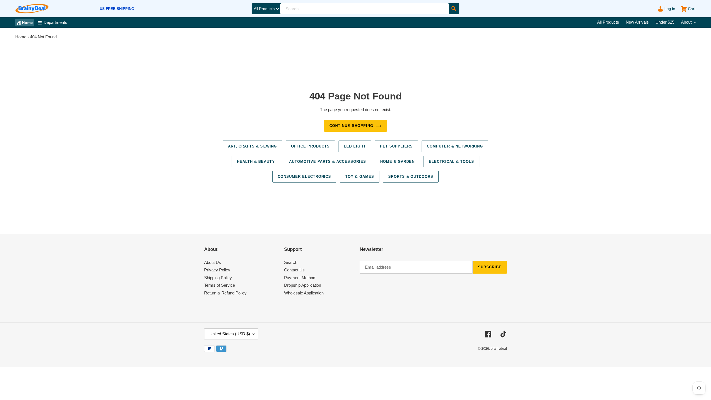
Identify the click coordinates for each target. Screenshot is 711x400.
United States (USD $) (229, 333)
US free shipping (117, 9)
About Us (212, 262)
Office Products (310, 146)
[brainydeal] (32, 9)
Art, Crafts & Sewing (252, 146)
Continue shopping (351, 126)
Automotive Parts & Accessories (327, 161)
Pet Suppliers (396, 146)
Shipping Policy (218, 277)
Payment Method (299, 277)
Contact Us (294, 270)
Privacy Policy (217, 270)
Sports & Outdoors (411, 176)
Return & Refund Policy (225, 293)
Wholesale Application (304, 293)
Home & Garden (397, 161)
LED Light (354, 146)
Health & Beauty (256, 161)
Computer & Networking (455, 146)
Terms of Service (219, 285)
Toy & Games (359, 176)
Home (20, 36)
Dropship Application (302, 285)
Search (290, 262)
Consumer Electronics (304, 176)
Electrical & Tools (451, 161)
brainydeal (499, 349)
